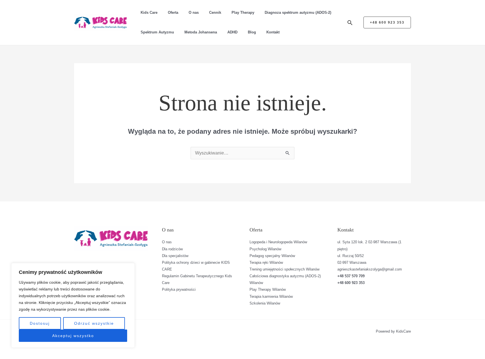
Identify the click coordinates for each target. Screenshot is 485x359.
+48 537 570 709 (351, 276)
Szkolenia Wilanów (265, 303)
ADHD (232, 32)
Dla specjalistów (175, 256)
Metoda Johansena (200, 32)
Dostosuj (40, 323)
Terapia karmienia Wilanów (271, 296)
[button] (350, 22)
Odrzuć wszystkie (94, 323)
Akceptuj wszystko (73, 335)
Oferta (173, 12)
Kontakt (273, 32)
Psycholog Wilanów (265, 249)
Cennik (215, 12)
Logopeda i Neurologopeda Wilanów (278, 242)
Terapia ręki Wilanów (266, 262)
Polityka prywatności (179, 289)
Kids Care (149, 12)
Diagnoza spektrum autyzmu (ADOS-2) (298, 12)
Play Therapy (243, 12)
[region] (73, 305)
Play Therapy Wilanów (268, 289)
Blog (252, 32)
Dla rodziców (172, 249)
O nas (194, 12)
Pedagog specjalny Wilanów (272, 256)
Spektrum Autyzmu (157, 32)
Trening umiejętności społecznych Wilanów (284, 269)
